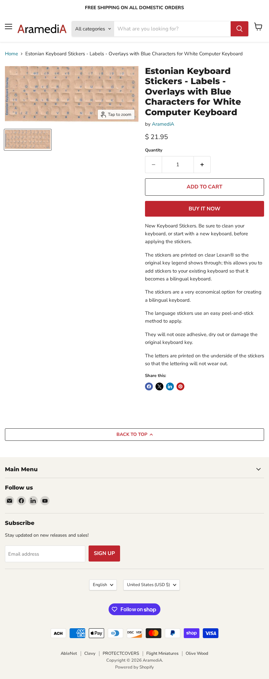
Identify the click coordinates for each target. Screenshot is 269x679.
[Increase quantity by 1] (202, 164)
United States (148, 585)
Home (11, 54)
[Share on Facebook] (149, 386)
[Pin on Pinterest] (180, 386)
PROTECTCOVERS (121, 653)
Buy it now (204, 208)
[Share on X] (159, 386)
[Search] (239, 28)
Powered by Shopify (134, 667)
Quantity (153, 150)
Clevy (89, 653)
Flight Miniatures (162, 653)
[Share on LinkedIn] (170, 386)
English (100, 585)
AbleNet (69, 653)
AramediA (163, 124)
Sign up (104, 553)
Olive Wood (197, 653)
